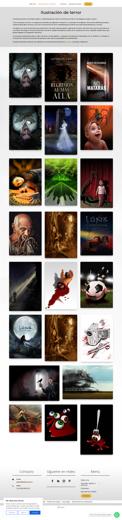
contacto (68, 42)
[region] (23, 507)
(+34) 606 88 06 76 (23, 488)
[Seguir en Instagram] (63, 481)
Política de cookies (53, 502)
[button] (116, 514)
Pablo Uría (32, 4)
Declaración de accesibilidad (82, 502)
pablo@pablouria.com (24, 482)
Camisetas (63, 4)
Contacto (88, 4)
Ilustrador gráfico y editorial (47, 4)
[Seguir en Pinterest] (69, 481)
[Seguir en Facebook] (52, 481)
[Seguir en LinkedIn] (58, 481)
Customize (12, 512)
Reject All (23, 512)
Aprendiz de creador (75, 4)
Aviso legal (66, 502)
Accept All (35, 512)
